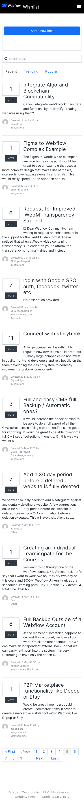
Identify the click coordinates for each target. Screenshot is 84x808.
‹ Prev (25, 751)
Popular (51, 71)
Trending (31, 71)
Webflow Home (26, 797)
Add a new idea (42, 31)
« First (10, 751)
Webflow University (55, 797)
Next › (40, 758)
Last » (55, 758)
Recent (11, 71)
